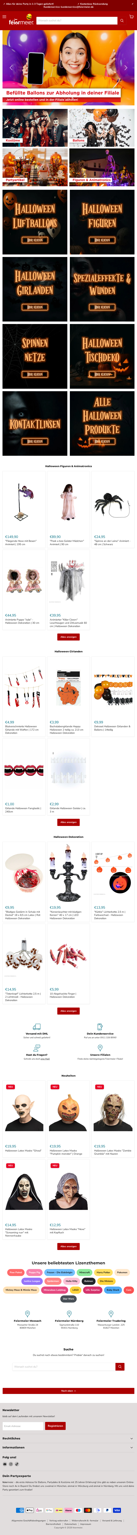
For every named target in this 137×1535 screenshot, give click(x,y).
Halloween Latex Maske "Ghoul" (23, 1150)
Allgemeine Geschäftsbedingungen (29, 1520)
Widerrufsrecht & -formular (85, 1520)
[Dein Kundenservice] (100, 1031)
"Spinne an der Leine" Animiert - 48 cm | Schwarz (112, 542)
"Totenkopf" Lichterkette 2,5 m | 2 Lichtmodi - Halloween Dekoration (23, 997)
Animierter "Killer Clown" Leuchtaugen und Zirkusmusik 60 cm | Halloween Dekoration (68, 623)
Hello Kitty (71, 1281)
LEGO (76, 1290)
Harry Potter (103, 1272)
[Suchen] (121, 21)
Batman (88, 1281)
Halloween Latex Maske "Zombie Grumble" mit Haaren (112, 1152)
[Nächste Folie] (125, 67)
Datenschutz (70, 1524)
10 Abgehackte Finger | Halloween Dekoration (63, 995)
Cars (128, 1290)
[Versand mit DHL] (37, 1031)
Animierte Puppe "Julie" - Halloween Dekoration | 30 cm (22, 621)
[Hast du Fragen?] (37, 1052)
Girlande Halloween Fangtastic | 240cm (23, 810)
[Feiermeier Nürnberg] (69, 1320)
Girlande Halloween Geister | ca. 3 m (68, 810)
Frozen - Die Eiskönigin (59, 1272)
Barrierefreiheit (53, 1524)
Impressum (85, 1524)
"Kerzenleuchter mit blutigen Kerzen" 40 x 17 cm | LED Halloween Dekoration (66, 915)
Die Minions (106, 1281)
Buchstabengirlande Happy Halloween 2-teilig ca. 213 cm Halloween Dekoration (66, 730)
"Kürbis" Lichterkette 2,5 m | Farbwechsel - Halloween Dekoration (109, 915)
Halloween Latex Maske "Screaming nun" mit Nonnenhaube (18, 1232)
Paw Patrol (16, 1272)
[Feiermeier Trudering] (111, 1320)
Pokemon (122, 1272)
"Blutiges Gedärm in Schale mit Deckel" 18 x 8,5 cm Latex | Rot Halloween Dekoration (22, 915)
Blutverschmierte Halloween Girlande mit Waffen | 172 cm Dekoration (22, 730)
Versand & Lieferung (112, 1520)
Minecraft (84, 1272)
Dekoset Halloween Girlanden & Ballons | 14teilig (112, 728)
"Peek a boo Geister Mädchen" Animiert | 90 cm (67, 542)
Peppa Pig (34, 1272)
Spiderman (53, 1281)
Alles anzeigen (68, 637)
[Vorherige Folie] (11, 67)
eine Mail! (45, 1058)
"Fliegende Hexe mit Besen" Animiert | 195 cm (21, 542)
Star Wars (68, 1298)
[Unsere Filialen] (100, 1052)
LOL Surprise (93, 1290)
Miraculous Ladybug (54, 1290)
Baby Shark (113, 1290)
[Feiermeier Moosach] (27, 1320)
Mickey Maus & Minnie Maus (21, 1290)
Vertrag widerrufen (58, 1520)
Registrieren (55, 1426)
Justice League (32, 1281)
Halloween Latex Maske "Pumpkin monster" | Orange (66, 1152)
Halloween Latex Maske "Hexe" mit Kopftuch (67, 1230)
